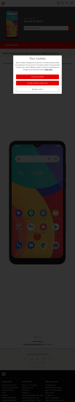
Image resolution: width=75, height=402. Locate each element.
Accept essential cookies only (37, 83)
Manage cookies (37, 89)
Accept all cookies (37, 77)
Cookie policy (48, 70)
